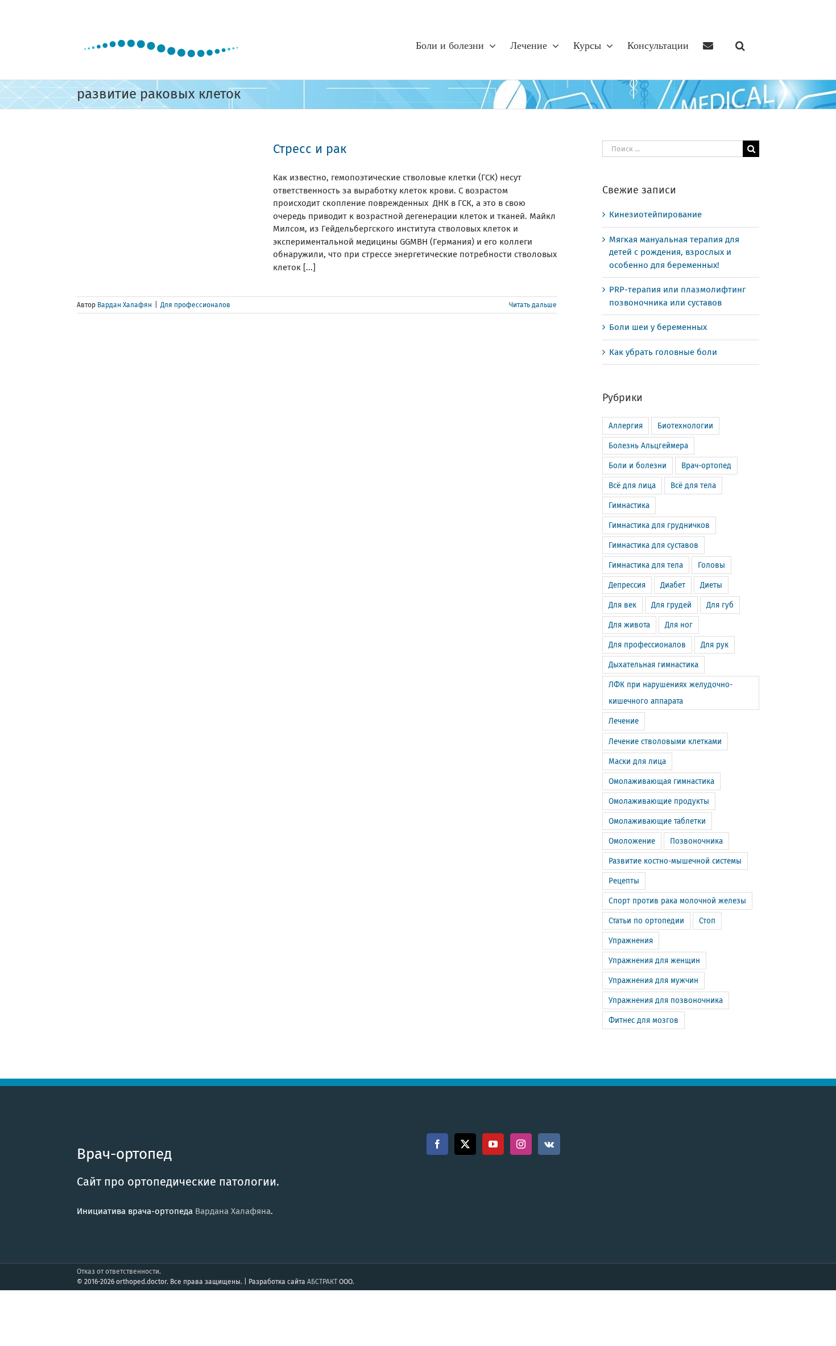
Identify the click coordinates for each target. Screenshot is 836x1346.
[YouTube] (493, 1144)
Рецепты (624, 881)
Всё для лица (632, 485)
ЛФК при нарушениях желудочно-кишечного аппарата (670, 693)
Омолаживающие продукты (659, 801)
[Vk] (549, 1144)
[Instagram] (521, 1144)
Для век (622, 605)
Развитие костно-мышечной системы (675, 861)
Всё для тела (693, 485)
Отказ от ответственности (118, 1271)
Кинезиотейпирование (655, 214)
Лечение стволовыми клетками (665, 741)
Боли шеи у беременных (658, 327)
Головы (711, 565)
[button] (740, 45)
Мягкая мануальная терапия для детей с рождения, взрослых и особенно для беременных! (674, 252)
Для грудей (671, 605)
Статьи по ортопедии (646, 921)
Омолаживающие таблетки (657, 821)
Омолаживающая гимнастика (661, 781)
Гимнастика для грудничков (659, 525)
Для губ (720, 605)
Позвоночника (696, 841)
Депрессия (627, 585)
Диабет (672, 585)
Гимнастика (629, 505)
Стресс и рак (309, 148)
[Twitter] (465, 1144)
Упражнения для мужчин (653, 980)
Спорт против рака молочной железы (677, 901)
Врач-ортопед (706, 465)
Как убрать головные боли (663, 352)
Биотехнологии (685, 426)
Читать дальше (533, 305)
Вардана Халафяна (233, 1211)
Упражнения (631, 940)
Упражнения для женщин (654, 960)
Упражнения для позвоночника (666, 1000)
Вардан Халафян (124, 305)
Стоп (707, 921)
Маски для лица (637, 761)
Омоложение (632, 841)
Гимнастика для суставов (653, 545)
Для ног (679, 625)
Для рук (715, 645)
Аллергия (626, 426)
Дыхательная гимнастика (653, 665)
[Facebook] (437, 1144)
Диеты (711, 585)
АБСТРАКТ (322, 1282)
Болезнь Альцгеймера (648, 446)
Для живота (629, 625)
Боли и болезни (638, 465)
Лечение (624, 721)
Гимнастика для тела (646, 565)
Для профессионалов (195, 305)
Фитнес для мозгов (643, 1020)
